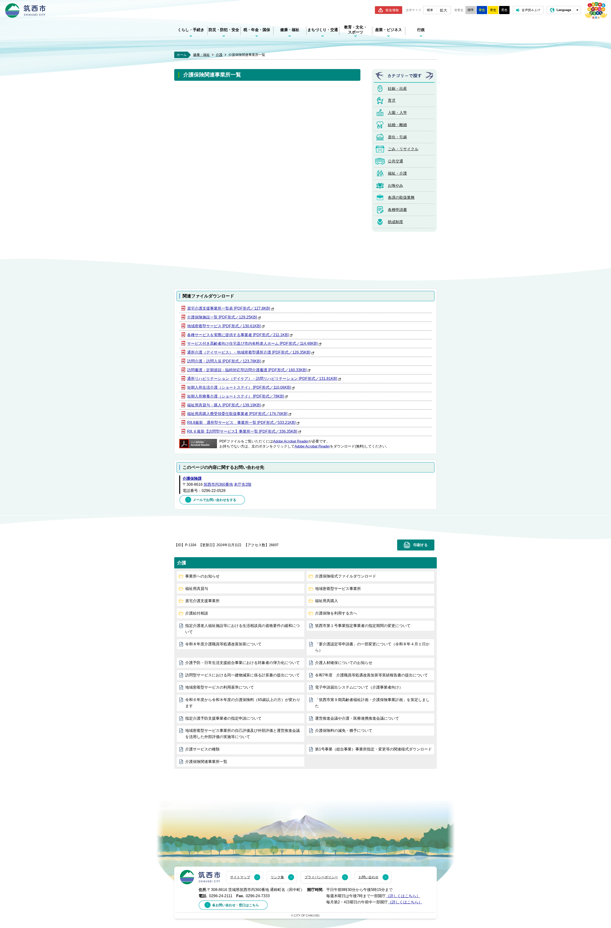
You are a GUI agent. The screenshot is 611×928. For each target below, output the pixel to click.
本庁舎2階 (242, 484)
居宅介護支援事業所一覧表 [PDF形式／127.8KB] (228, 308)
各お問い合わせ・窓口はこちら (235, 905)
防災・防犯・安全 (224, 30)
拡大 (443, 10)
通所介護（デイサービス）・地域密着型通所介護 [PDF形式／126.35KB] (248, 352)
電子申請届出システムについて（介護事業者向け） (359, 687)
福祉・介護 (397, 173)
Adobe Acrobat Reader (290, 441)
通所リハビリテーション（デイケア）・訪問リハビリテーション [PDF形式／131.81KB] (262, 379)
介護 (219, 55)
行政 (421, 30)
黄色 (493, 10)
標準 (430, 10)
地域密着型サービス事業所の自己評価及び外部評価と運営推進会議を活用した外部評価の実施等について (242, 733)
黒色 (504, 10)
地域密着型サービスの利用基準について (219, 687)
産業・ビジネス (388, 30)
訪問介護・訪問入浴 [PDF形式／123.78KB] (224, 361)
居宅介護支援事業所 (202, 601)
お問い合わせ (368, 877)
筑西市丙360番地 (218, 484)
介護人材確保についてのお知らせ (343, 663)
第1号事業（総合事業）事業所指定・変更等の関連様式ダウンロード (373, 749)
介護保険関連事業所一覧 (206, 762)
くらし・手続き (191, 30)
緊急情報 (392, 10)
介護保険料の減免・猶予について (343, 730)
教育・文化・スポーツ (355, 29)
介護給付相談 (196, 613)
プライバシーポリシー (321, 877)
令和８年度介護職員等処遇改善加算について (223, 644)
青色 (482, 10)
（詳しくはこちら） (403, 896)
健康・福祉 (289, 30)
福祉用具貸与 (196, 589)
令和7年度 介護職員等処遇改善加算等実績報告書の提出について (371, 675)
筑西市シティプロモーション (596, 10)
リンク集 (277, 877)
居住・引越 (397, 137)
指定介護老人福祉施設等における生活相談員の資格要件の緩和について (242, 629)
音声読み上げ (531, 10)
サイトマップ (240, 877)
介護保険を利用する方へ (336, 613)
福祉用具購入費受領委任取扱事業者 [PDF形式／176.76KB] (237, 414)
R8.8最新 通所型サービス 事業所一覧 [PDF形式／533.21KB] (241, 423)
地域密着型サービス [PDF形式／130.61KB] (224, 326)
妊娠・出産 (397, 88)
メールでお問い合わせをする (214, 500)
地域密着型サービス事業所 (338, 589)
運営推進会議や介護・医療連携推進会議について (357, 718)
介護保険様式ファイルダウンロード (345, 576)
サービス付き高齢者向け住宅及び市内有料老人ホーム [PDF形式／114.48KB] (252, 343)
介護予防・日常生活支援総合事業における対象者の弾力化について (242, 663)
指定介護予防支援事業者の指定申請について (223, 718)
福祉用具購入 (326, 601)
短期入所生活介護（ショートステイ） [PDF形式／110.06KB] (239, 387)
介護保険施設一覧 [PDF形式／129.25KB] (222, 317)
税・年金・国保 (256, 30)
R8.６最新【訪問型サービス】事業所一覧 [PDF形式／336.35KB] (242, 431)
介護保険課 (192, 478)
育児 (391, 100)
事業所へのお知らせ (202, 576)
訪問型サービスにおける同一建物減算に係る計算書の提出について (242, 675)
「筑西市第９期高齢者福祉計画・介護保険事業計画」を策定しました (372, 703)
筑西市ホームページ (25, 10)
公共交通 (395, 161)
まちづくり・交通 (322, 30)
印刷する (420, 545)
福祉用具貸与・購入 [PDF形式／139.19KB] (224, 405)
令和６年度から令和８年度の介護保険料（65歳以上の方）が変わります (242, 703)
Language (564, 10)
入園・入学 (397, 113)
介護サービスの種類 (202, 749)
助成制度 (395, 222)
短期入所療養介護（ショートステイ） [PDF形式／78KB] (235, 396)
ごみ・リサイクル (403, 149)
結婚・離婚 (397, 125)
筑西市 (200, 877)
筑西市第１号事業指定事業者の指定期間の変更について (363, 626)
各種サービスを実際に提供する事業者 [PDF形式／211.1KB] (238, 335)
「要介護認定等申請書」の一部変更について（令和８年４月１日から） (372, 647)
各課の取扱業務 (401, 197)
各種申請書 (397, 210)
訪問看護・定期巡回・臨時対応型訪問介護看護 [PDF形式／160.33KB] (246, 370)
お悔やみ (395, 185)
